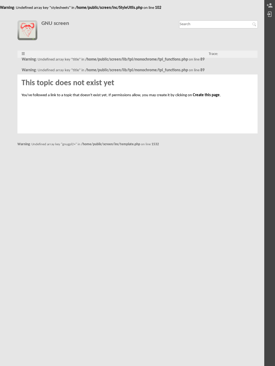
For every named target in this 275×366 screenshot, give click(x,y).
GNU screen (55, 23)
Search (255, 24)
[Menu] (23, 54)
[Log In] (270, 14)
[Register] (270, 5)
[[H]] (29, 31)
